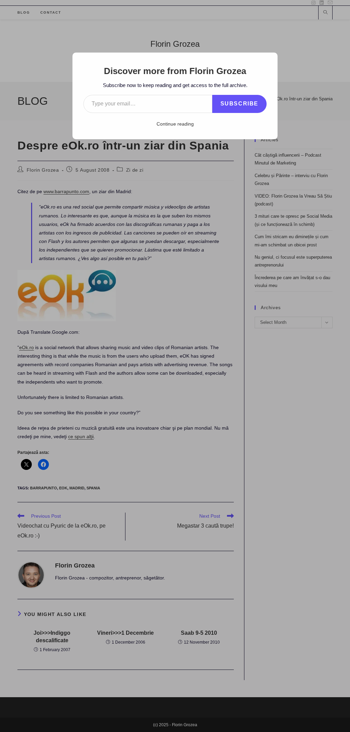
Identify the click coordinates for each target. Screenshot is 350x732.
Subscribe (239, 103)
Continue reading (175, 124)
